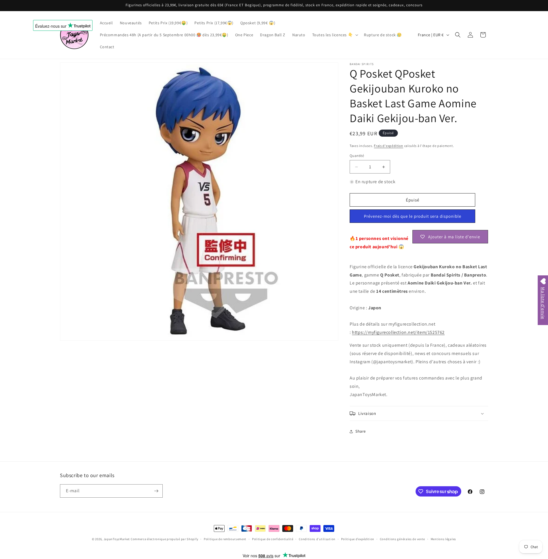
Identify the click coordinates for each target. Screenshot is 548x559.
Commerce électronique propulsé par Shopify (164, 539)
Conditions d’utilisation (317, 539)
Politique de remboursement (225, 539)
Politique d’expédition (357, 539)
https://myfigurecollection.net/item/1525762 (398, 332)
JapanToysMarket (117, 539)
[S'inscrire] (156, 491)
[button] (335, 35)
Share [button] (360, 431)
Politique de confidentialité (272, 539)
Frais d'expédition (388, 146)
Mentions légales (443, 539)
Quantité (357, 155)
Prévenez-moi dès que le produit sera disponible (412, 216)
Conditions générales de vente (402, 539)
